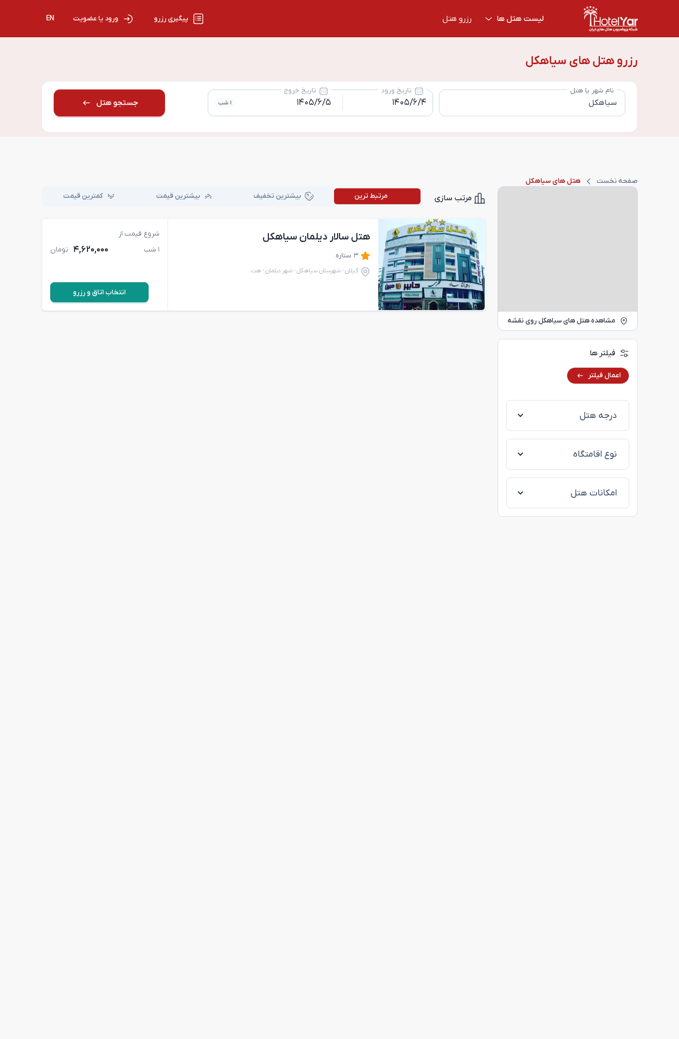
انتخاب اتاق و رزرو (99, 292)
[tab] (377, 196)
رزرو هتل (457, 19)
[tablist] (232, 196)
